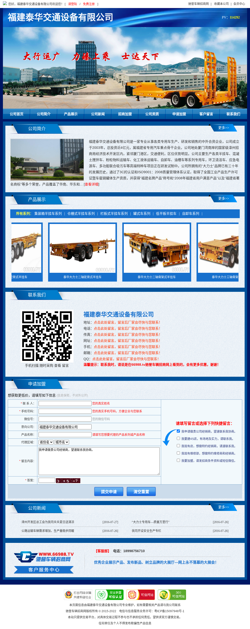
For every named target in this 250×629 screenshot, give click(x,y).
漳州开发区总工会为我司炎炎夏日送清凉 (47, 522)
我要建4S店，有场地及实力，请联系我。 (208, 439)
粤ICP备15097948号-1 (169, 611)
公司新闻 (98, 114)
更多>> (223, 128)
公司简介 (44, 114)
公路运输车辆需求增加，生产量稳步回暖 (47, 531)
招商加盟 (125, 114)
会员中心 (239, 4)
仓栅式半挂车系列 (81, 213)
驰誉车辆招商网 (198, 4)
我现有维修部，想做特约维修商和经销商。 (209, 453)
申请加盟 (179, 114)
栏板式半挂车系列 (114, 213)
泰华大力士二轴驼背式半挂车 (63, 277)
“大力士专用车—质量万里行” (150, 522)
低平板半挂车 (166, 213)
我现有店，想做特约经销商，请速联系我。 (209, 446)
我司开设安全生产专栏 (146, 531)
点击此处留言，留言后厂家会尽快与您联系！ (128, 322)
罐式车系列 (141, 213)
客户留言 (206, 114)
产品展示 (71, 114)
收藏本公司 (221, 4)
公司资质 (152, 114)
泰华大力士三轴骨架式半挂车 (212, 277)
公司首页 (16, 114)
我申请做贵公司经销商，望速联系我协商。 (209, 431)
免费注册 (89, 4)
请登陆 (72, 4)
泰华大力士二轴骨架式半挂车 (138, 277)
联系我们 (233, 114)
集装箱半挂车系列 (48, 213)
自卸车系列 (190, 213)
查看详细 (91, 184)
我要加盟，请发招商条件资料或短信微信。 (209, 461)
